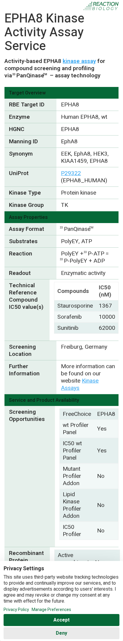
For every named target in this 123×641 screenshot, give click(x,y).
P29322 (71, 173)
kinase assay (79, 61)
